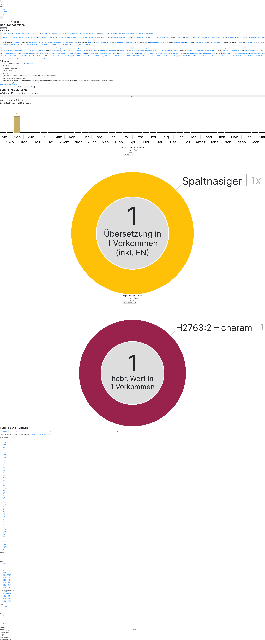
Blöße (113, 50)
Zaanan (135, 50)
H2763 (19, 86)
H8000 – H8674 (7, 585)
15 (71, 56)
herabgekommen (67, 53)
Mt (3, 506)
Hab (4, 495)
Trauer (111, 48)
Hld (4, 474)
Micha (2, 22)
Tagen (67, 33)
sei (76, 37)
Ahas (82, 33)
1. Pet (4, 539)
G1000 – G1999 (7, 593)
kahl (193, 56)
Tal (98, 42)
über (134, 33)
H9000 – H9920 (7, 587)
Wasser (67, 40)
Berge (253, 37)
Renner (90, 53)
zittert (255, 50)
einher (215, 37)
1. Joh (4, 542)
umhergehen (62, 48)
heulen (32, 48)
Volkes (221, 48)
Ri (3, 449)
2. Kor (4, 518)
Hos (4, 484)
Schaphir (93, 50)
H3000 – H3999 (7, 577)
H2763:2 (132, 96)
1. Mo (4, 439)
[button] (13, 86)
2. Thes (5, 528)
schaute (127, 33)
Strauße (125, 48)
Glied (137, 431)
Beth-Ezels (174, 50)
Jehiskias (92, 33)
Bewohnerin (81, 50)
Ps (3, 469)
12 (220, 50)
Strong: (132, 300)
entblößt (42, 48)
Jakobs (129, 40)
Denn (136, 37)
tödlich (157, 48)
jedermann (22, 431)
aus (166, 37)
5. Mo (4, 446)
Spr (4, 470)
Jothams (75, 33)
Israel (163, 40)
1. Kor (4, 516)
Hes (4, 480)
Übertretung (119, 40)
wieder (77, 44)
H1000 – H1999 (7, 574)
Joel (4, 485)
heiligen (118, 37)
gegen (93, 37)
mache (247, 56)
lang (150, 431)
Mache (183, 56)
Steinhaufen (32, 42)
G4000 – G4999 (7, 598)
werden (86, 44)
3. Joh (4, 546)
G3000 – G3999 (7, 596)
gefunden (210, 53)
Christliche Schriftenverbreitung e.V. (39, 83)
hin (72, 50)
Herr (63, 37)
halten (87, 48)
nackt (53, 48)
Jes (4, 475)
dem (34, 431)
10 (244, 48)
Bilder (165, 42)
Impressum (3, 84)
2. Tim (4, 531)
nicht (208, 40)
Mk (3, 508)
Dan (4, 482)
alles (105, 40)
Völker (14, 37)
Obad (4, 489)
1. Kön (4, 455)
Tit (3, 533)
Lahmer (100, 431)
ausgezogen (153, 50)
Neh (4, 464)
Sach (4, 500)
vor (49, 40)
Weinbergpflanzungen (59, 42)
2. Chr (4, 460)
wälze (41, 50)
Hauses (156, 40)
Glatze (258, 56)
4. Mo (4, 444)
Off (3, 549)
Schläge (148, 48)
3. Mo (4, 442)
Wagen (102, 53)
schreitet (207, 37)
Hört (6, 37)
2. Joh (4, 544)
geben (3, 56)
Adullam (141, 56)
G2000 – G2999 (7, 595)
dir (38, 58)
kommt (188, 37)
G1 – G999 (5, 592)
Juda (112, 33)
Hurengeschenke (201, 42)
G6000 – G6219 (7, 601)
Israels (202, 53)
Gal (3, 519)
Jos (4, 447)
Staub (55, 50)
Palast (126, 37)
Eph (4, 521)
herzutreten (64, 431)
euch (204, 50)
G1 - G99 (5, 606)
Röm (4, 514)
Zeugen (86, 37)
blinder (78, 431)
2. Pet (4, 541)
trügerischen (41, 56)
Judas (245, 40)
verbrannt (219, 42)
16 (177, 56)
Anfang (133, 53)
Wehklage (78, 48)
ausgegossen (77, 40)
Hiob (4, 467)
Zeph (4, 497)
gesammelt (42, 44)
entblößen (131, 42)
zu (34, 37)
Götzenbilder (250, 42)
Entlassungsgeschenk (257, 53)
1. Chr (4, 459)
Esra (4, 462)
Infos (4, 14)
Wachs (42, 40)
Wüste (261, 42)
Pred (4, 472)
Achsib (23, 56)
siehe (143, 37)
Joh (4, 511)
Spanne (81, 53)
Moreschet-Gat (242, 53)
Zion (169, 53)
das (24, 33)
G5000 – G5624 (7, 600)
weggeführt (47, 58)
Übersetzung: (132, 152)
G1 (3, 615)
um (211, 56)
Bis (134, 56)
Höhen (231, 37)
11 (60, 50)
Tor (211, 48)
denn (11, 44)
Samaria (141, 33)
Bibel (4, 9)
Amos (4, 487)
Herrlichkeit (155, 56)
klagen (22, 48)
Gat (2, 50)
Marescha (125, 56)
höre (28, 37)
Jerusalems (55, 53)
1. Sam (4, 452)
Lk (3, 509)
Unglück (38, 53)
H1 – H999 (5, 572)
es (151, 53)
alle (21, 37)
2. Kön (4, 457)
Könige (103, 33)
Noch (76, 56)
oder (91, 431)
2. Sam (4, 454)
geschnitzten (155, 42)
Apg (4, 513)
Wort (8, 33)
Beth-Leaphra (32, 50)
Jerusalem (152, 33)
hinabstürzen (106, 42)
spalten (28, 40)
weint (9, 50)
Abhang (88, 40)
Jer (3, 477)
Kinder (219, 56)
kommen (171, 56)
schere (202, 56)
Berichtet (250, 48)
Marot (247, 50)
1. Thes (4, 526)
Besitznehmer (93, 56)
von (197, 50)
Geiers (13, 58)
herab (196, 37)
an (29, 33)
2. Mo (4, 441)
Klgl (4, 479)
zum (53, 44)
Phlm (4, 534)
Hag (4, 498)
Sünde (142, 53)
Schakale (99, 48)
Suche (4, 12)
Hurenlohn (30, 44)
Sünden (146, 40)
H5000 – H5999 (7, 580)
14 (221, 53)
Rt (3, 451)
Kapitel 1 (5, 554)
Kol (3, 524)
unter (7, 40)
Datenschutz (9, 84)
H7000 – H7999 (7, 584)
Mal (4, 502)
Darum (8, 48)
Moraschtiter (47, 33)
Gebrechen (44, 431)
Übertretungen (192, 53)
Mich (4, 492)
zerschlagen (179, 42)
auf (222, 37)
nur (16, 50)
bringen (104, 56)
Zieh (65, 50)
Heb (4, 536)
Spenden (15, 84)
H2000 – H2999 (7, 576)
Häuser (13, 56)
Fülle (52, 37)
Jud (4, 547)
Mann (85, 431)
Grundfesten (121, 42)
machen (73, 42)
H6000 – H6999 (7, 582)
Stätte (178, 37)
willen (238, 56)
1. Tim (4, 529)
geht (160, 37)
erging (56, 33)
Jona (4, 490)
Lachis (122, 53)
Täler (21, 40)
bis (180, 48)
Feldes (43, 42)
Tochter (162, 53)
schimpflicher (104, 50)
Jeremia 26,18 (29, 63)
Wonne (231, 56)
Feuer (58, 40)
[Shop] (1, 19)
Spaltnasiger (118, 431)
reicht (195, 48)
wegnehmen (213, 50)
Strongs (5, 11)
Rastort (190, 50)
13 (75, 53)
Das (99, 40)
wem (173, 40)
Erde (42, 37)
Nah (4, 493)
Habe (6, 53)
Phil (4, 523)
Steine (90, 42)
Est (3, 465)
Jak (4, 538)
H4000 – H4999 (7, 579)
